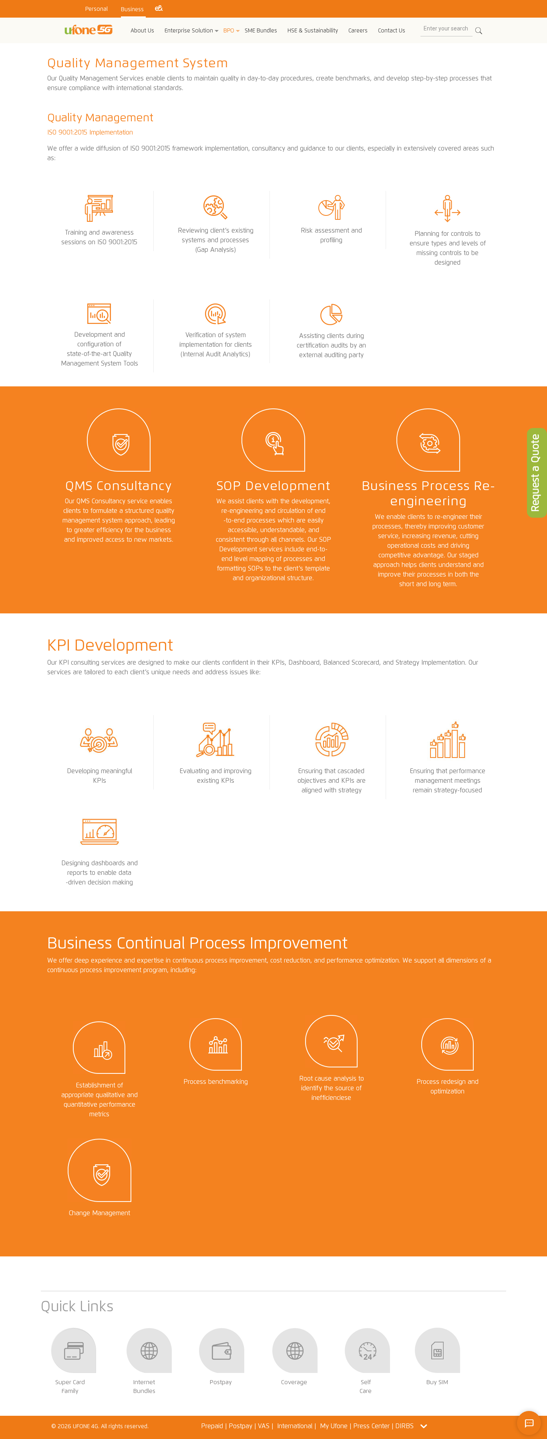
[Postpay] (222, 1367)
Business (132, 9)
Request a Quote (535, 473)
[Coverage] (294, 1367)
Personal (96, 9)
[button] (424, 1426)
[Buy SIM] (437, 1367)
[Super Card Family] (73, 1367)
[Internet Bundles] (149, 1367)
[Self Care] (367, 1367)
